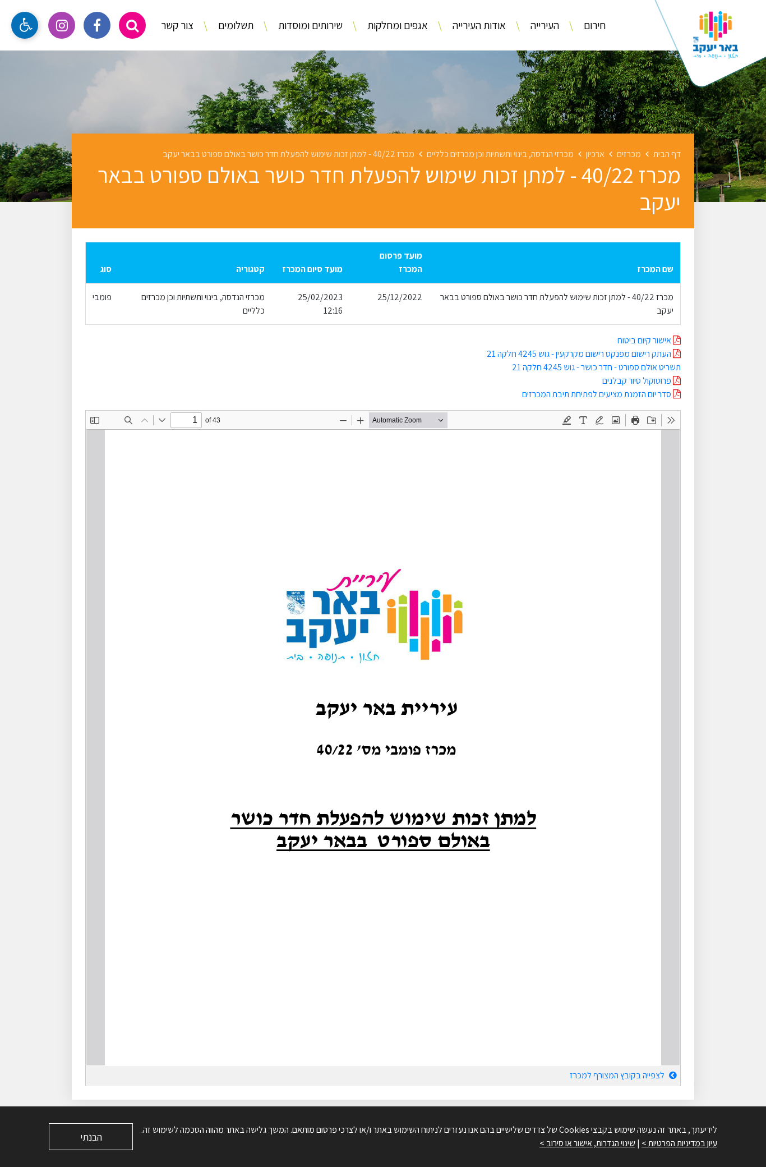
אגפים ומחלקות (396, 25)
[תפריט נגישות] (24, 25)
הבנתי (91, 1137)
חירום (594, 25)
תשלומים (234, 25)
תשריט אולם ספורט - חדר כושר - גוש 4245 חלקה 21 (596, 367)
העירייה (543, 25)
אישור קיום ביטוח (645, 340)
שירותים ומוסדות (309, 25)
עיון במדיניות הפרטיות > (679, 1143)
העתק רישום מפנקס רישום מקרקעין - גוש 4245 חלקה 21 (580, 354)
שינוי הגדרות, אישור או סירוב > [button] (587, 1143)
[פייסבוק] (97, 25)
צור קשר (177, 25)
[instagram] (61, 25)
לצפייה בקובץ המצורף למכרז (618, 1075)
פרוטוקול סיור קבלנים (637, 381)
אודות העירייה (478, 25)
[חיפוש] (132, 25)
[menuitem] (583, 25)
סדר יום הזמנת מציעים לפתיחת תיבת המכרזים (597, 394)
